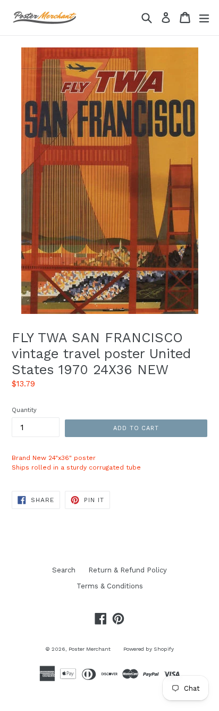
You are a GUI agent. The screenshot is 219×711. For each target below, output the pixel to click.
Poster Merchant (90, 649)
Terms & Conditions (110, 586)
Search (63, 570)
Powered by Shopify (148, 649)
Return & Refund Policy (127, 570)
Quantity (24, 410)
